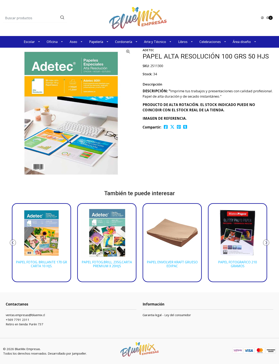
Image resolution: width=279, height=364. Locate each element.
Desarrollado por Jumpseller (67, 353)
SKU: (146, 66)
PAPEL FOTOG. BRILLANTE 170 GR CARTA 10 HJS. (41, 264)
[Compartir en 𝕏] (172, 127)
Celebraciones (210, 41)
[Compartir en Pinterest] (179, 127)
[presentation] (13, 243)
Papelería (96, 41)
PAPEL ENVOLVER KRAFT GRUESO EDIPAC (172, 264)
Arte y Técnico (155, 41)
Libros (182, 41)
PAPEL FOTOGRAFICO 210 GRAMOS (237, 264)
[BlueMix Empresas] (139, 17)
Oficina (52, 41)
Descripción (152, 84)
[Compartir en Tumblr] (185, 127)
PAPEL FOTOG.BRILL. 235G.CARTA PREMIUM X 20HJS (107, 264)
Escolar (29, 41)
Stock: (147, 74)
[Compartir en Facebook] (166, 127)
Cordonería (123, 41)
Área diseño (242, 41)
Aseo (73, 41)
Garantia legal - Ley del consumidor (167, 315)
